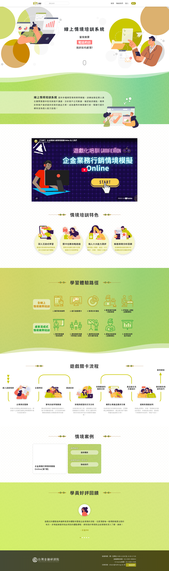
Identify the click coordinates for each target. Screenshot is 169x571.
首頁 (112, 3)
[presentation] (37, 518)
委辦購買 (84, 452)
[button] (80, 537)
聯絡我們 (119, 3)
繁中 (133, 3)
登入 (127, 3)
